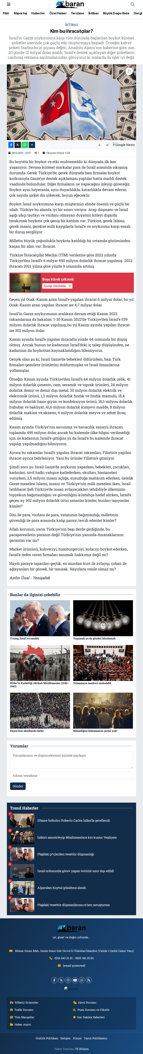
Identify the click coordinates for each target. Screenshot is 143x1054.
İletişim (66, 1038)
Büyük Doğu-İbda (116, 13)
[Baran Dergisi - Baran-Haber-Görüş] (70, 4)
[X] (61, 980)
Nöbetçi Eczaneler (26, 1002)
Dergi (138, 13)
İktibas (93, 13)
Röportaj (20, 13)
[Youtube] (75, 980)
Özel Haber (58, 13)
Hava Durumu (87, 1002)
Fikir (6, 13)
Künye (77, 1038)
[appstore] (72, 988)
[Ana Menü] (8, 4)
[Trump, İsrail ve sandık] (40, 618)
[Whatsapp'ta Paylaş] (25, 145)
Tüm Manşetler (24, 1017)
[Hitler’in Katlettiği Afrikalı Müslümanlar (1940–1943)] (40, 662)
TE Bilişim (82, 1049)
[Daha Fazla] (32, 145)
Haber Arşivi (23, 1024)
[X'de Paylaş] (18, 145)
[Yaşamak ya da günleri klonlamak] (103, 618)
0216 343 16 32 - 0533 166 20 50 (74, 958)
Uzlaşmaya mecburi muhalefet (92, 683)
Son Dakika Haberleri (91, 1017)
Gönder (18, 786)
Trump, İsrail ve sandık (24, 638)
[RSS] (89, 980)
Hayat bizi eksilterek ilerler (27, 731)
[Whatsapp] (82, 980)
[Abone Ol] (124, 144)
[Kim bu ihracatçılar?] (71, 102)
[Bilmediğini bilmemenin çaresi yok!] (103, 710)
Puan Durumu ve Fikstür (93, 1010)
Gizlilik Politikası (47, 1038)
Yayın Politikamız (95, 1038)
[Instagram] (68, 980)
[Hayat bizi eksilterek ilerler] (40, 710)
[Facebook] (54, 980)
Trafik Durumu (23, 1010)
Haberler (38, 13)
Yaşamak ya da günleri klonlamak (94, 638)
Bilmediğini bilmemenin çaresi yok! (95, 731)
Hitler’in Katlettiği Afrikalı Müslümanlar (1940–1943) (39, 684)
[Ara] (132, 4)
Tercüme (77, 13)
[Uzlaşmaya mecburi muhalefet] (103, 662)
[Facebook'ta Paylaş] (11, 145)
